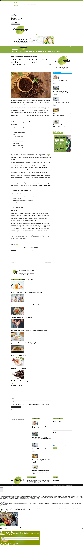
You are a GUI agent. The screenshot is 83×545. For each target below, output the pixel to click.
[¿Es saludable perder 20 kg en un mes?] (62, 99)
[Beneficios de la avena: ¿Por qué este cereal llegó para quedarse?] (31, 323)
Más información (36, 486)
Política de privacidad (62, 445)
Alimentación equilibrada (27, 56)
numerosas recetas (37, 108)
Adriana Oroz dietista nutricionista (18, 419)
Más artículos (55, 131)
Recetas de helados (29, 250)
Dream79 (17, 244)
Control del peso (21, 56)
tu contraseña (13, 14)
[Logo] (15, 49)
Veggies (35, 51)
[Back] (32, 1)
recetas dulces (35, 250)
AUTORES (16, 2)
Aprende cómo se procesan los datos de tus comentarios (38, 409)
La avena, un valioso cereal (18, 368)
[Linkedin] (27, 1)
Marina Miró (2, 528)
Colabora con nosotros (18, 4)
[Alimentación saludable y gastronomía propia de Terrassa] (41, 519)
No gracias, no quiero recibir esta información (8, 544)
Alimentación (19, 54)
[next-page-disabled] (12, 383)
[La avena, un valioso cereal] (31, 361)
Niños (21, 51)
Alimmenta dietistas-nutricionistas (19, 64)
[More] (54, 257)
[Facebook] (25, 1)
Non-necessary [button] (3, 505)
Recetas (40, 51)
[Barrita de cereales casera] (31, 349)
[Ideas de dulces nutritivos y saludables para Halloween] (31, 285)
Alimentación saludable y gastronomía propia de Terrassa (15, 527)
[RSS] (28, 1)
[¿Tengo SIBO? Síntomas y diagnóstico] (62, 77)
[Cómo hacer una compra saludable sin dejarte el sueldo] (62, 110)
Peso (13, 51)
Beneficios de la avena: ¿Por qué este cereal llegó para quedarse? (29, 330)
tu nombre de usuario (15, 10)
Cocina (49, 51)
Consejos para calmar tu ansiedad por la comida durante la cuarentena (42, 264)
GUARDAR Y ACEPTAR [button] (4, 510)
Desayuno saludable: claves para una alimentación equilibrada (61, 125)
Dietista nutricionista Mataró (17, 420)
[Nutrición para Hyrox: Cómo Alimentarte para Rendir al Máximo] (62, 88)
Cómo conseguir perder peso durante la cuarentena (18, 264)
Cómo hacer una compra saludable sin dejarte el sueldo (62, 114)
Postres (35, 56)
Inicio (12, 54)
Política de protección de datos (67, 485)
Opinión (54, 51)
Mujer (30, 51)
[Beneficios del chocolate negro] (31, 374)
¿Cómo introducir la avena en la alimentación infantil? (26, 305)
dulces (23, 250)
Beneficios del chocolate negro (20, 381)
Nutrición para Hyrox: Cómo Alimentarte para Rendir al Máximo (62, 92)
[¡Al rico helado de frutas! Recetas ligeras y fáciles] (31, 336)
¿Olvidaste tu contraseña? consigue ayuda (19, 17)
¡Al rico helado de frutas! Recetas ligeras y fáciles (25, 343)
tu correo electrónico (15, 22)
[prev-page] (11, 383)
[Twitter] (29, 1)
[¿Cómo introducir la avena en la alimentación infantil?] (31, 298)
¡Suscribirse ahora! (4, 541)
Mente (44, 51)
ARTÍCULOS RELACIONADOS (18, 279)
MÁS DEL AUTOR (29, 279)
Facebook (38, 155)
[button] (70, 47)
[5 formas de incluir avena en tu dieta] (31, 311)
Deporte (26, 51)
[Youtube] (28, 274)
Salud (17, 51)
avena (18, 250)
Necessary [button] (2, 499)
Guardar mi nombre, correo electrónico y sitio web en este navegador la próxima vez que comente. (31, 404)
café (20, 250)
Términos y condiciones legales (55, 485)
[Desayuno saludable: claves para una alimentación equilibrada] (62, 122)
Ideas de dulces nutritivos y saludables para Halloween (26, 292)
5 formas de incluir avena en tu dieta (21, 317)
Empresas (59, 51)
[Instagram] (26, 1)
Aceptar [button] (31, 486)
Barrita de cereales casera (18, 355)
